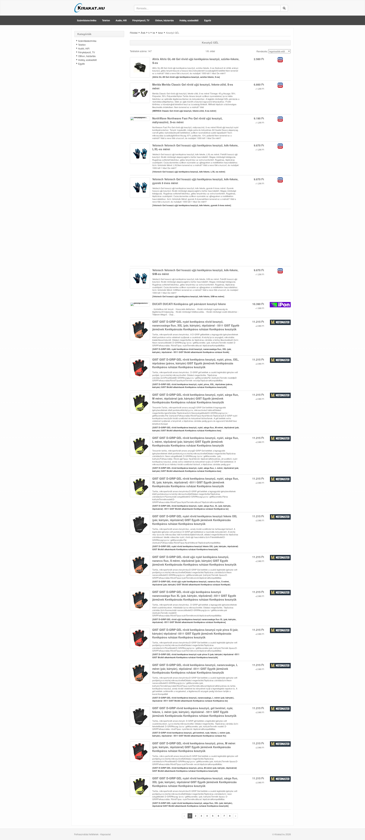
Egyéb (207, 20)
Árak (143, 32)
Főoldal (134, 32)
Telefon (106, 20)
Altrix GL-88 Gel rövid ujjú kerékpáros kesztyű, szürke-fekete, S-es (186, 76)
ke (154, 32)
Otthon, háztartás (164, 20)
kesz (160, 32)
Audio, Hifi (121, 20)
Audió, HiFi (84, 48)
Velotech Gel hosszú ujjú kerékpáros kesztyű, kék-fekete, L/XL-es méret (189, 171)
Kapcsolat (105, 834)
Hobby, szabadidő (188, 20)
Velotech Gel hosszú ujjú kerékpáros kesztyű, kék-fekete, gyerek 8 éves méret (191, 205)
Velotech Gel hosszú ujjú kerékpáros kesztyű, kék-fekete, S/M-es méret (188, 296)
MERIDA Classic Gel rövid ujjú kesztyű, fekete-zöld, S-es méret (184, 110)
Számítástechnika (86, 20)
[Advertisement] (99, 128)
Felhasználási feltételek (86, 834)
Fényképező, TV (140, 20)
